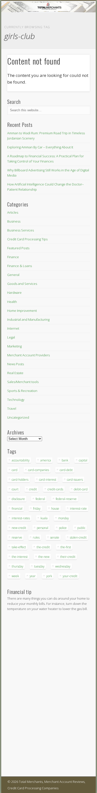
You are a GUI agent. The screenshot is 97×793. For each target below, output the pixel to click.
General (13, 274)
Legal (11, 337)
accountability (21, 460)
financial (17, 508)
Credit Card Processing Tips (27, 239)
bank (65, 460)
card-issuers (75, 479)
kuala (44, 518)
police (63, 528)
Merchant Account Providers (28, 355)
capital (83, 460)
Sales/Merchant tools (23, 382)
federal (40, 499)
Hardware (14, 292)
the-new (43, 557)
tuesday (39, 566)
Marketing (14, 346)
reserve (17, 537)
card (14, 470)
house (55, 508)
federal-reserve (66, 499)
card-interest (47, 479)
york (49, 576)
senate (54, 537)
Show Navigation (78, 44)
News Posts (15, 364)
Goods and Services (22, 283)
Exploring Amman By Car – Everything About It (40, 147)
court (15, 489)
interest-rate (78, 508)
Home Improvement (22, 310)
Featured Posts (18, 248)
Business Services (20, 230)
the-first (65, 547)
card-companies (38, 470)
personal (42, 528)
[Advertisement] (22, 694)
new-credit (19, 528)
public (81, 528)
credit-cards (55, 489)
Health (12, 301)
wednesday (62, 566)
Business (13, 221)
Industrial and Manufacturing (28, 319)
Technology (15, 399)
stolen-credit (78, 537)
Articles (12, 212)
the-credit (43, 547)
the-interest (20, 557)
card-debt (66, 470)
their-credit (67, 557)
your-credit (70, 576)
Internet (13, 328)
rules (36, 537)
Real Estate (15, 373)
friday (37, 508)
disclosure (18, 499)
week (15, 576)
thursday (17, 566)
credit (33, 489)
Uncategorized (18, 417)
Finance (13, 257)
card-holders (20, 479)
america (45, 460)
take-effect (19, 547)
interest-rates (21, 518)
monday (63, 518)
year (33, 576)
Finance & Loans (19, 266)
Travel (11, 408)
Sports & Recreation (22, 390)
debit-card (81, 489)
